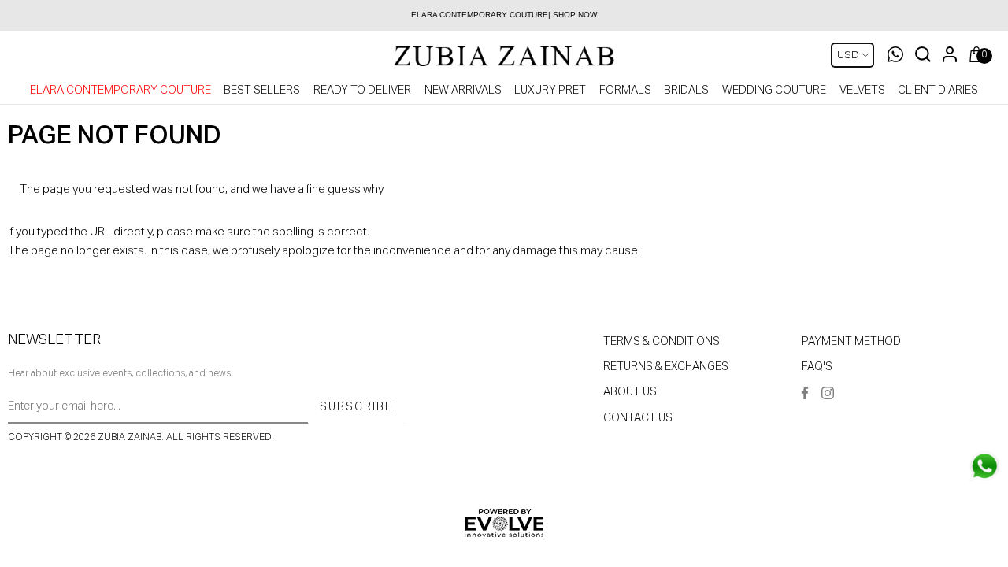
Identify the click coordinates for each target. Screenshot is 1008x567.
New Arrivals (463, 90)
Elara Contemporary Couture (120, 90)
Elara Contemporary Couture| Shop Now (504, 14)
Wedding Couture (774, 90)
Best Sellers (262, 90)
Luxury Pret (550, 90)
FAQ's (817, 366)
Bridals (686, 90)
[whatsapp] (984, 466)
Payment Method (851, 341)
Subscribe (356, 407)
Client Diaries (938, 90)
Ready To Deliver (362, 90)
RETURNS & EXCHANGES (665, 366)
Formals (625, 90)
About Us (630, 392)
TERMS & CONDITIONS (661, 341)
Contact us (638, 418)
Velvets (862, 90)
